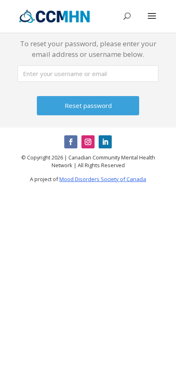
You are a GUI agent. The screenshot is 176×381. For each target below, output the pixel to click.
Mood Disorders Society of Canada (102, 179)
